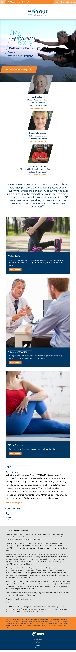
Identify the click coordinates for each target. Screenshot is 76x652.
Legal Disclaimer (38, 647)
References (38, 642)
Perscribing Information (38, 641)
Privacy (38, 645)
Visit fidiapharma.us (38, 639)
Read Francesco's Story (37, 175)
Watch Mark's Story (37, 108)
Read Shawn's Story (37, 142)
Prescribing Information (22, 599)
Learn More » (15, 269)
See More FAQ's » (14, 502)
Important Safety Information (38, 644)
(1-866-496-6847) (12, 520)
